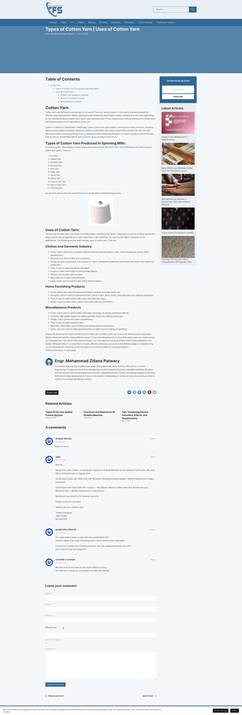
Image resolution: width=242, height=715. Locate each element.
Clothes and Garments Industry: (74, 95)
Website (49, 615)
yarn (89, 122)
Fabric (81, 22)
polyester (86, 137)
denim (78, 258)
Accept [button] (234, 711)
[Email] (154, 392)
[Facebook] (129, 392)
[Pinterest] (149, 392)
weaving (82, 134)
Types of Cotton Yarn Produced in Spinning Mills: (77, 88)
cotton (121, 112)
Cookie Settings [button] (220, 711)
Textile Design (145, 22)
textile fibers (111, 137)
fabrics (56, 137)
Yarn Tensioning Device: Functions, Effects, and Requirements (135, 415)
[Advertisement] (121, 54)
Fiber (63, 22)
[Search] (192, 9)
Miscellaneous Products (71, 101)
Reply (153, 439)
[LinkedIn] (139, 392)
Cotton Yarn (55, 85)
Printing (103, 22)
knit (83, 193)
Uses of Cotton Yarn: (64, 92)
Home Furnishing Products (72, 98)
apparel (87, 337)
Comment (50, 649)
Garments (116, 22)
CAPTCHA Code (52, 639)
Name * (48, 593)
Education (129, 22)
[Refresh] (63, 627)
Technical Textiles (166, 22)
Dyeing (91, 22)
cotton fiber (113, 147)
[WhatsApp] (144, 392)
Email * (48, 604)
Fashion (53, 22)
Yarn (72, 22)
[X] (134, 392)
